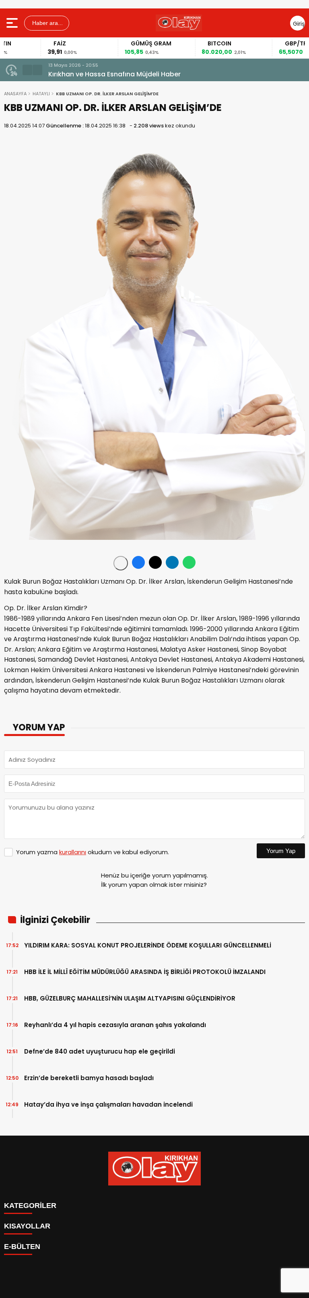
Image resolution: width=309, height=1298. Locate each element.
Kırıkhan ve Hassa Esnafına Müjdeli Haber (114, 74)
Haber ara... (47, 23)
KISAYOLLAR (27, 1226)
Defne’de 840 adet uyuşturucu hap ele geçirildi (99, 1051)
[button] (27, 70)
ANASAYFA (15, 93)
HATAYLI (41, 93)
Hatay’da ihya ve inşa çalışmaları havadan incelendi (108, 1104)
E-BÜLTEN (22, 1247)
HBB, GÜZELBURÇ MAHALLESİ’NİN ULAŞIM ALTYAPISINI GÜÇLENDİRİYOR (129, 998)
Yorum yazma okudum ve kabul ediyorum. (92, 852)
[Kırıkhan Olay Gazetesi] (179, 22)
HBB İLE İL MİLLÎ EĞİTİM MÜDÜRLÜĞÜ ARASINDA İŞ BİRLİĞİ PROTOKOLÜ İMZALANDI (145, 972)
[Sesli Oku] (120, 563)
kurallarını (72, 852)
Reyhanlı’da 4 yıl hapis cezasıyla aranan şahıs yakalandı (115, 1025)
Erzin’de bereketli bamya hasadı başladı (89, 1078)
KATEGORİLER (30, 1206)
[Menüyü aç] (13, 23)
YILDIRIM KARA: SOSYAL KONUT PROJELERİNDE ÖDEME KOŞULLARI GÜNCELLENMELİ (147, 945)
